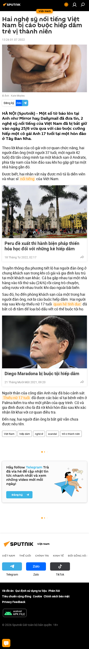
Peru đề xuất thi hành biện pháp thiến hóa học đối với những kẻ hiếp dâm (42, 246)
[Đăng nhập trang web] (74, 4)
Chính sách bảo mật (57, 596)
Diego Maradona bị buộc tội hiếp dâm (42, 373)
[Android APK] (15, 613)
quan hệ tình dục (67, 303)
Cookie (37, 596)
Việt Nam (9, 433)
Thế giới (25, 555)
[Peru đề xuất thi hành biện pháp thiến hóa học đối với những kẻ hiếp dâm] (44, 211)
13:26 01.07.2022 (13, 39)
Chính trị (42, 555)
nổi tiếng (27, 178)
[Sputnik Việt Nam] (12, 6)
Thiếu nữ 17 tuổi (16, 397)
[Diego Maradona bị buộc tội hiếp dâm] (44, 342)
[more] (82, 257)
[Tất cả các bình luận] (6, 643)
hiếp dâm (24, 433)
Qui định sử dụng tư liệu (31, 591)
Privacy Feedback (13, 602)
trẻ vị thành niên (71, 433)
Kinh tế (58, 555)
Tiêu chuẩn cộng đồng (16, 596)
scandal (52, 433)
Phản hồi (54, 591)
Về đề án (8, 591)
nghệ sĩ (39, 433)
